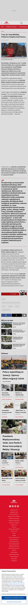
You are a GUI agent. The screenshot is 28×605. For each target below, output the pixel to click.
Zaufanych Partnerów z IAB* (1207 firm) (16, 582)
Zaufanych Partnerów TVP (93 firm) (16, 584)
